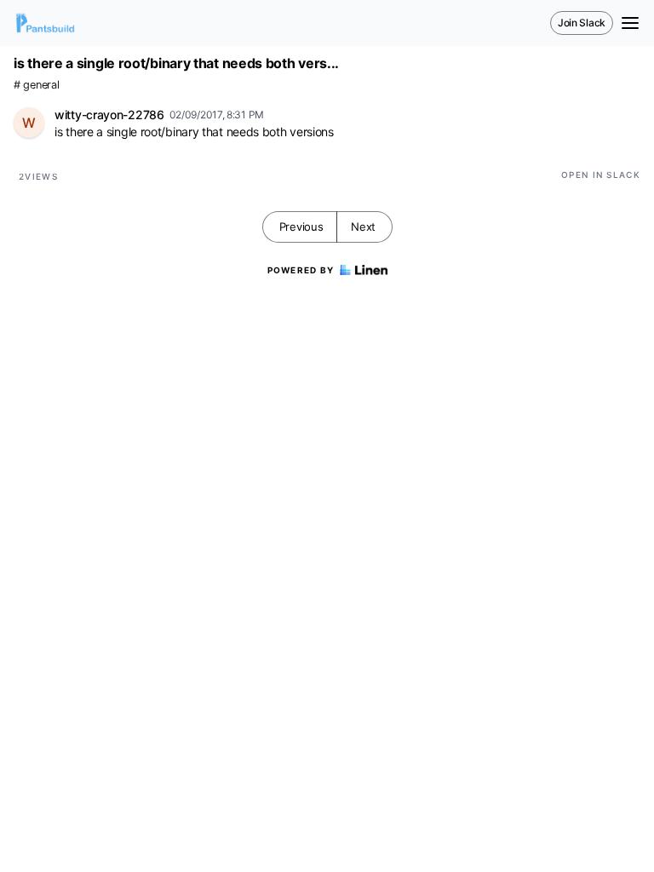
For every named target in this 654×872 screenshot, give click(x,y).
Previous (301, 226)
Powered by (301, 270)
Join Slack (581, 22)
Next (363, 226)
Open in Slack (600, 174)
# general (36, 84)
